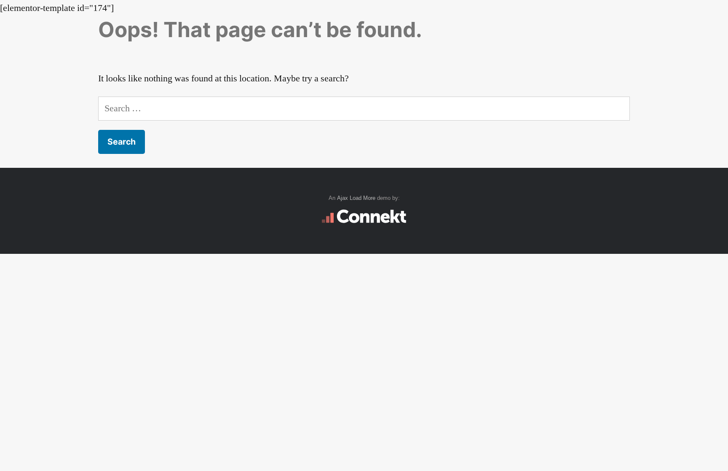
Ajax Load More (356, 198)
